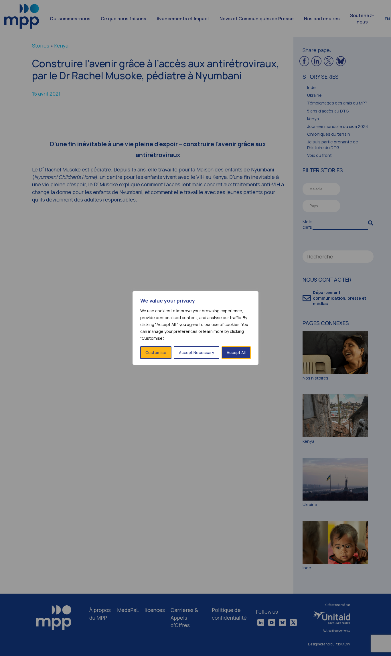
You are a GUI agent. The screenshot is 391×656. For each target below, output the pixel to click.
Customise (155, 352)
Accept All (236, 352)
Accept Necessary (196, 352)
